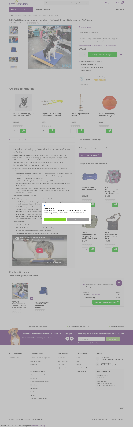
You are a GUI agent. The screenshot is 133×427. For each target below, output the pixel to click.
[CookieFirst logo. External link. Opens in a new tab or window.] (44, 206)
